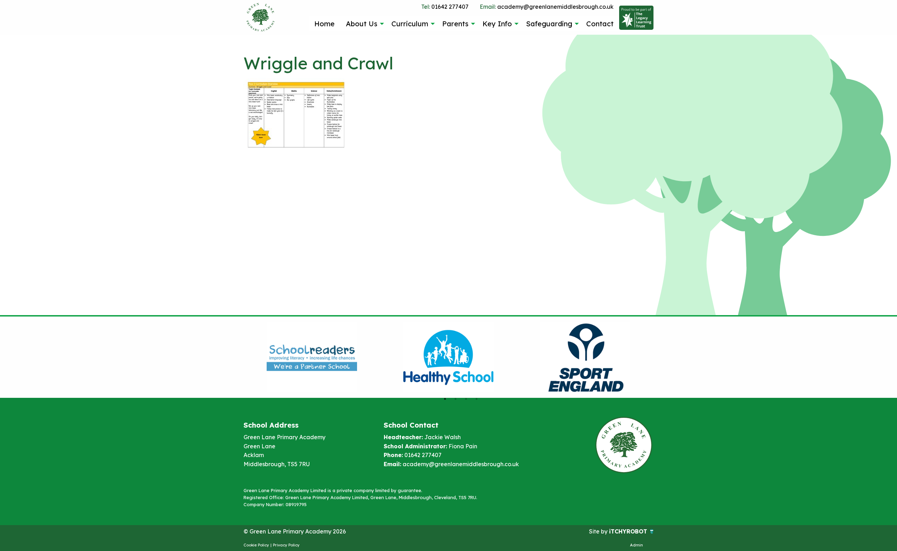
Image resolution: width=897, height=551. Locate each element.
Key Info (497, 23)
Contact (600, 23)
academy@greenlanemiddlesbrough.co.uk (547, 6)
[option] (312, 357)
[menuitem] (324, 23)
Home (324, 23)
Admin (636, 545)
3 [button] (466, 398)
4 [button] (476, 398)
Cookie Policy (256, 545)
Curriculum (409, 23)
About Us (361, 23)
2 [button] (455, 398)
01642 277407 (444, 6)
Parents (455, 23)
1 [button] (444, 398)
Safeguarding (549, 23)
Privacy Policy (286, 545)
